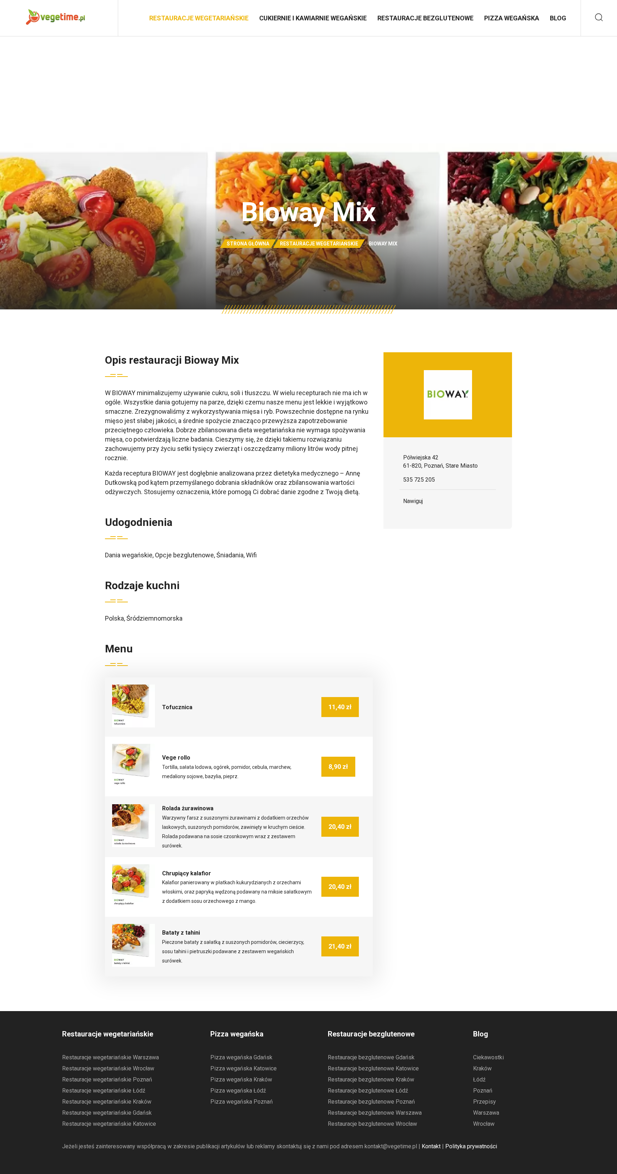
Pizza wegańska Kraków (241, 1079)
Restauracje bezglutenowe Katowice (373, 1068)
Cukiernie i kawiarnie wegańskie (313, 18)
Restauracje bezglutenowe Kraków (371, 1079)
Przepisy (484, 1101)
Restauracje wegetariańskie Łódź (103, 1090)
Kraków (482, 1068)
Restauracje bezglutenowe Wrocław (372, 1123)
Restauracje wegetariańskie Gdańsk (107, 1112)
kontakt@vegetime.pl (391, 1146)
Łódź (479, 1079)
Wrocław (484, 1123)
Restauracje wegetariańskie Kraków (106, 1101)
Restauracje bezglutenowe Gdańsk (371, 1057)
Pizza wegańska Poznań (241, 1101)
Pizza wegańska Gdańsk (241, 1057)
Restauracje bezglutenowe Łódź (368, 1090)
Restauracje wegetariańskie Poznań (107, 1079)
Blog (558, 18)
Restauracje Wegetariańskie (199, 18)
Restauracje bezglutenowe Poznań (371, 1101)
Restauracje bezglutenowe (425, 18)
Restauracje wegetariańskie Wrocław (108, 1068)
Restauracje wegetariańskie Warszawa (110, 1057)
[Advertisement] (308, 90)
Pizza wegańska (511, 18)
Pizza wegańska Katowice (243, 1068)
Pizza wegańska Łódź (238, 1090)
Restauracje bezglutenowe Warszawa (375, 1112)
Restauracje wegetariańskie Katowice (109, 1123)
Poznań (482, 1090)
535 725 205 (419, 479)
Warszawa (486, 1112)
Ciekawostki (488, 1057)
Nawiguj (413, 501)
